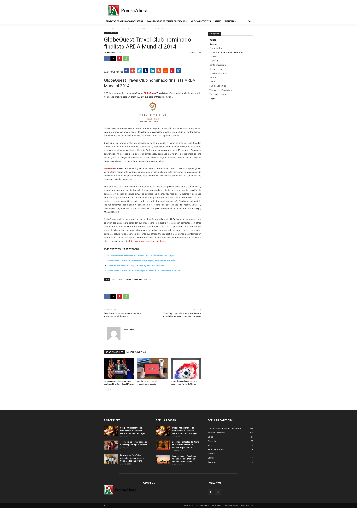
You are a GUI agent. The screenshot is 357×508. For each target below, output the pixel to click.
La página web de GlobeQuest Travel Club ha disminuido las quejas (140, 255)
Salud (218, 21)
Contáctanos (188, 505)
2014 (113, 279)
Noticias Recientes (200, 21)
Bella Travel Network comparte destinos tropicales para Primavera (122, 315)
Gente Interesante (217, 65)
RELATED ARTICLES (114, 352)
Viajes (212, 98)
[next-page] (110, 389)
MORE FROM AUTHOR (136, 352)
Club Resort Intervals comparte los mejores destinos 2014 (136, 265)
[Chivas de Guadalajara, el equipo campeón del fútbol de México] (186, 368)
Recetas (213, 77)
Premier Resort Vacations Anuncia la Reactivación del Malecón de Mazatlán (184, 459)
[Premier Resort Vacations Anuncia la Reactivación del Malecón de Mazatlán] (163, 459)
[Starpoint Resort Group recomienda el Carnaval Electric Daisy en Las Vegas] (111, 431)
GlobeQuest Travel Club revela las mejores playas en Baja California (141, 260)
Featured (213, 60)
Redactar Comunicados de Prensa (124, 21)
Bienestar (230, 21)
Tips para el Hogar (218, 94)
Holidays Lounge (217, 69)
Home (106, 29)
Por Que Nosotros (202, 505)
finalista (128, 279)
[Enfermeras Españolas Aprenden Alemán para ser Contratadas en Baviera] (111, 459)
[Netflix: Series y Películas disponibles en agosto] (152, 368)
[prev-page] (106, 389)
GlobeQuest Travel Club (142, 279)
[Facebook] (107, 58)
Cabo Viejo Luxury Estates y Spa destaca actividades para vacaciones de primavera (182, 315)
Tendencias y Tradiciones (221, 90)
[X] (113, 58)
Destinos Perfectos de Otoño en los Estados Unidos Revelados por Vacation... (185, 445)
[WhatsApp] (126, 58)
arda (120, 279)
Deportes (213, 56)
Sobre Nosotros (247, 505)
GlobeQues (149, 93)
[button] (249, 21)
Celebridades (215, 48)
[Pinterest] (119, 58)
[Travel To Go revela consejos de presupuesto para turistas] (111, 445)
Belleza (212, 39)
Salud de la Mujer (217, 85)
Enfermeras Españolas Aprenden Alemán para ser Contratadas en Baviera (132, 458)
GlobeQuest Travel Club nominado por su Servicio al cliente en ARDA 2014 (144, 270)
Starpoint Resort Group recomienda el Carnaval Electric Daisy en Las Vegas (132, 431)
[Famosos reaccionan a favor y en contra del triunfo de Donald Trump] (119, 368)
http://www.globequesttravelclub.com (147, 241)
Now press (110, 52)
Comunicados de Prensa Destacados (167, 21)
